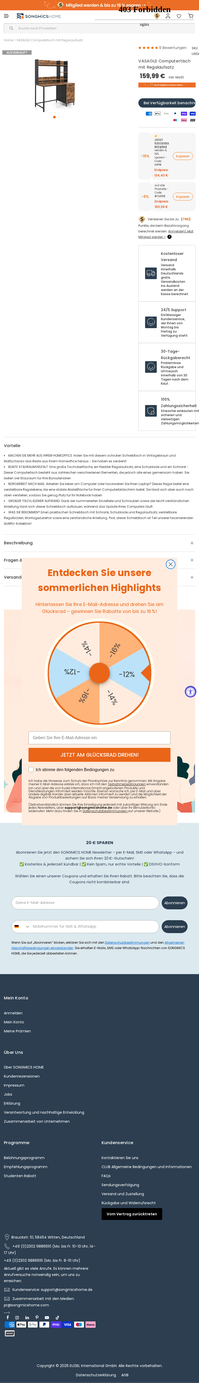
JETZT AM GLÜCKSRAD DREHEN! (99, 754)
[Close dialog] (170, 564)
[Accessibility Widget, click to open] (190, 691)
